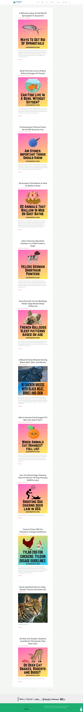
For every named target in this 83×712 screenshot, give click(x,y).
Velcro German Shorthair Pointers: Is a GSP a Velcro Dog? (33, 243)
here (68, 707)
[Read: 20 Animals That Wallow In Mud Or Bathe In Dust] (33, 204)
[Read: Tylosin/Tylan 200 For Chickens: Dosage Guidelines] (33, 550)
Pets (19, 591)
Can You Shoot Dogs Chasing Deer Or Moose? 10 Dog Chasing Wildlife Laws (32, 477)
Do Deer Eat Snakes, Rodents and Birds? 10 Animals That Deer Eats (33, 641)
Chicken (19, 364)
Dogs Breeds (20, 248)
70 (33, 689)
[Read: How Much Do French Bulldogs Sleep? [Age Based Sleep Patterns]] (33, 324)
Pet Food (19, 422)
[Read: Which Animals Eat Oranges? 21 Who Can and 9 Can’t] (33, 438)
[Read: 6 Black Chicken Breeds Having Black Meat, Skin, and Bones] (33, 380)
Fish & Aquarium (21, 17)
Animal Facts (64, 2)
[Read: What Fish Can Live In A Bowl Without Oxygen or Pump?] (33, 91)
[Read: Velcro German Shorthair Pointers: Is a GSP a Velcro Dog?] (33, 264)
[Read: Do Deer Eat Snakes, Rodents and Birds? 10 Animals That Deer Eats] (33, 662)
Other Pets (52, 2)
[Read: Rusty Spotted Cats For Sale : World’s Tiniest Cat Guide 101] (33, 607)
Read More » (20, 59)
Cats (38, 2)
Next (50, 689)
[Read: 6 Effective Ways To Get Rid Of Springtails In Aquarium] (33, 34)
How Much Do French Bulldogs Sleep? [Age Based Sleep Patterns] (33, 303)
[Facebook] (25, 709)
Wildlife (19, 482)
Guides (58, 2)
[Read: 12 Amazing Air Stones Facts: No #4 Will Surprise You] (33, 147)
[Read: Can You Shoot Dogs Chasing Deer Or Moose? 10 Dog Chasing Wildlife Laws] (33, 498)
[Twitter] (26, 709)
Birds (47, 2)
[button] (39, 2)
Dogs (42, 2)
